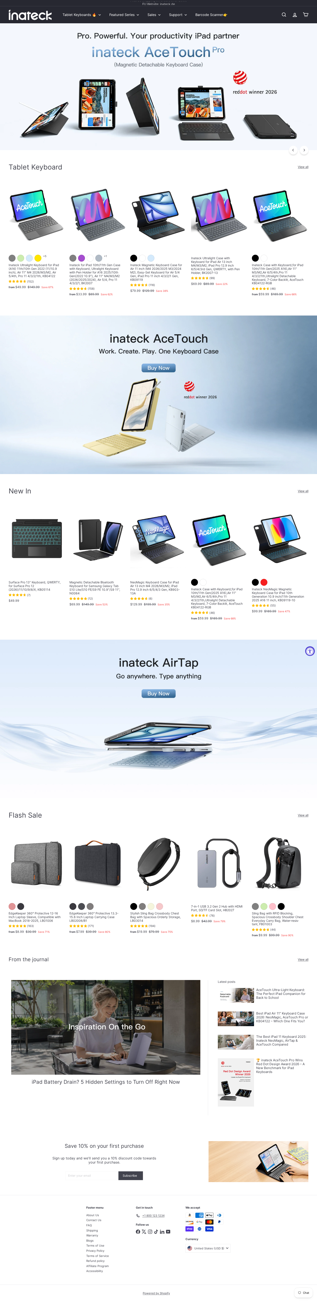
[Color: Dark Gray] (81, 906)
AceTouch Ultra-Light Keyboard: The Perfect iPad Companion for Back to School (281, 994)
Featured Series (122, 15)
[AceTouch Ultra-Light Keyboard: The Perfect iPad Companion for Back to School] (236, 995)
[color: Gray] (142, 906)
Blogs (90, 1240)
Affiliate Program (97, 1266)
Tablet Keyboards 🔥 (80, 15)
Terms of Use (95, 1245)
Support (176, 15)
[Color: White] (90, 258)
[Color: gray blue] (98, 258)
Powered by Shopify (156, 1293)
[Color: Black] (133, 258)
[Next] (304, 150)
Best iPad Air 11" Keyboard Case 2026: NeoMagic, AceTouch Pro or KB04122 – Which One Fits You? (282, 1017)
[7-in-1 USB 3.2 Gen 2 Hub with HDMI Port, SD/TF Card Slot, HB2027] (219, 877)
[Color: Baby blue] (29, 258)
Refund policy (95, 1261)
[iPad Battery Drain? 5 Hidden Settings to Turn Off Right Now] (105, 1027)
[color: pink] (159, 906)
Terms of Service (97, 1256)
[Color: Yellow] (38, 258)
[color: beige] (151, 906)
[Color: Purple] (81, 258)
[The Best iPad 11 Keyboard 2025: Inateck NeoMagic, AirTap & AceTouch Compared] (236, 1042)
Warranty (92, 1235)
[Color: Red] (264, 582)
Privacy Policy (95, 1250)
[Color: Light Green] (20, 258)
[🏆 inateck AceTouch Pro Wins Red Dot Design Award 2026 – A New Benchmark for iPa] (236, 1082)
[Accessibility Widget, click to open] (310, 651)
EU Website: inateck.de (158, 3)
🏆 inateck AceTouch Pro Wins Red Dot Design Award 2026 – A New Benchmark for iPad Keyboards (280, 1066)
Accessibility (94, 1271)
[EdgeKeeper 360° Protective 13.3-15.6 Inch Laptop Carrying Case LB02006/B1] (97, 883)
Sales (152, 15)
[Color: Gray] (12, 258)
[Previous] (293, 150)
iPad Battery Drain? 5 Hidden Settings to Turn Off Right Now (106, 1082)
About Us (92, 1215)
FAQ (89, 1225)
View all (303, 167)
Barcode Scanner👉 (211, 15)
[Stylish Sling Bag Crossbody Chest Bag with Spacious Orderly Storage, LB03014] (158, 883)
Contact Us (93, 1220)
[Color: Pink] (272, 906)
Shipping (92, 1230)
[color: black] (133, 906)
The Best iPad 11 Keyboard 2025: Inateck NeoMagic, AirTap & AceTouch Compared (281, 1040)
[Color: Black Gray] (20, 906)
